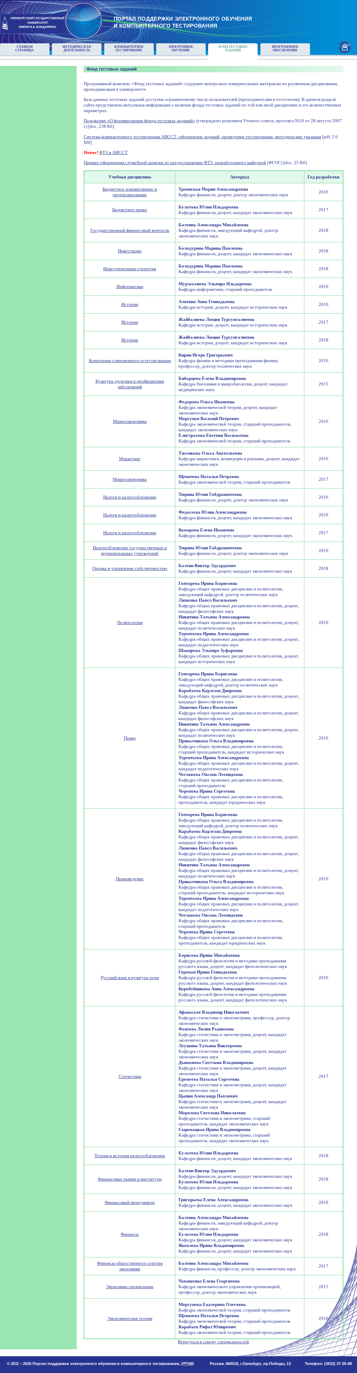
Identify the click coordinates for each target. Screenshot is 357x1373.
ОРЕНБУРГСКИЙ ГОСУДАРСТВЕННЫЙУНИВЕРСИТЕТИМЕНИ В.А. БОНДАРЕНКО (37, 23)
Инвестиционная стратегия (129, 268)
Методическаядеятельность (76, 48)
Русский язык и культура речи (130, 977)
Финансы (130, 1234)
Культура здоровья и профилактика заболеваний (130, 384)
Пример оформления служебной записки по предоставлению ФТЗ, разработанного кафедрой (175, 162)
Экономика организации (129, 1286)
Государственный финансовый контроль (129, 230)
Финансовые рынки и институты (130, 1179)
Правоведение (130, 878)
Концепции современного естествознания (130, 360)
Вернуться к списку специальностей (213, 1341)
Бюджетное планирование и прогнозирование (129, 191)
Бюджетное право (129, 209)
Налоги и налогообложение (130, 497)
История (129, 304)
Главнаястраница (24, 48)
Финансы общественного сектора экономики (130, 1266)
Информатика (129, 286)
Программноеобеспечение (285, 48)
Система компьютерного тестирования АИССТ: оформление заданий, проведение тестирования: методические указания (202, 136)
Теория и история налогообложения (129, 1155)
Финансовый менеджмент (130, 1202)
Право (130, 738)
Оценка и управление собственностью (129, 568)
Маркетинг (129, 458)
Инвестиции (130, 251)
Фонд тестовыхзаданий (233, 48)
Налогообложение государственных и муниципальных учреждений (130, 550)
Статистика (130, 1076)
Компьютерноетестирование (129, 48)
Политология (130, 622)
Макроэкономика (130, 421)
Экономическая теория (129, 1318)
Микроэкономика (130, 479)
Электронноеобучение (180, 48)
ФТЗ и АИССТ (113, 152)
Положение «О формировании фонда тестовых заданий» (139, 120)
